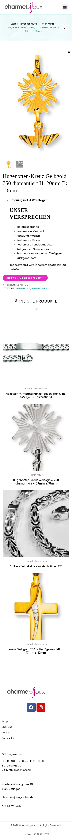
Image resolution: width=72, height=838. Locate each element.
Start (13, 23)
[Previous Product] (64, 25)
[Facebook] (31, 707)
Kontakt (6, 732)
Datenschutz (9, 738)
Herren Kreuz (47, 23)
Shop (5, 721)
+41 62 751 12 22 (40, 834)
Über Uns (7, 727)
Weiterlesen (36, 660)
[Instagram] (41, 707)
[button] (65, 7)
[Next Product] (64, 29)
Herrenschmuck (28, 23)
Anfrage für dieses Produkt (25, 277)
